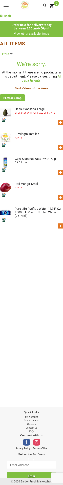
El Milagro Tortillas (27, 134)
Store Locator (31, 420)
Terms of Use (40, 448)
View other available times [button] (31, 33)
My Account (31, 417)
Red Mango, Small (27, 184)
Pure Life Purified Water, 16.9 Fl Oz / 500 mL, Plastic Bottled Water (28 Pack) (38, 212)
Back (7, 16)
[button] (60, 122)
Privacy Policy (23, 448)
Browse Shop (12, 98)
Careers (31, 424)
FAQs (31, 431)
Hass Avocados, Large (30, 109)
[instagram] (36, 442)
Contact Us (31, 427)
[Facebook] (26, 442)
